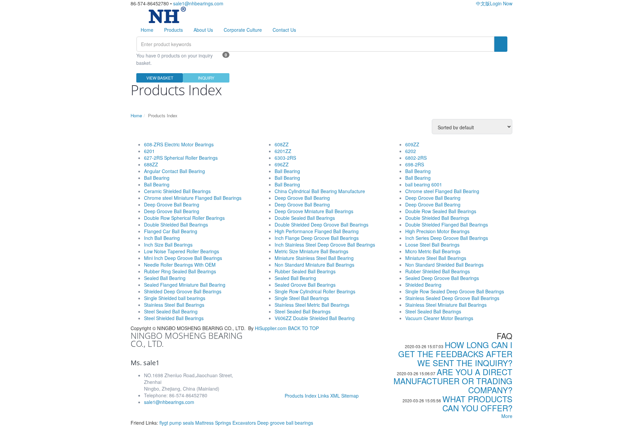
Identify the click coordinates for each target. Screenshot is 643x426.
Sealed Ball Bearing (165, 278)
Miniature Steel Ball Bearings (435, 258)
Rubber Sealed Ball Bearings (305, 271)
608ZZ (282, 144)
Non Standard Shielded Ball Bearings (444, 264)
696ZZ (282, 164)
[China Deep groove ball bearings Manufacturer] (167, 14)
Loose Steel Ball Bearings (432, 244)
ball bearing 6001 (423, 184)
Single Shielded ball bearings (174, 298)
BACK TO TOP (303, 328)
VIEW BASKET (159, 78)
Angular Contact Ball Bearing (174, 171)
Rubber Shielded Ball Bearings (437, 271)
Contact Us (284, 29)
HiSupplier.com (271, 328)
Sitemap (350, 395)
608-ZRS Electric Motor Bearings (179, 144)
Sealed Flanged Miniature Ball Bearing (184, 284)
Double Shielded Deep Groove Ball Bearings (321, 224)
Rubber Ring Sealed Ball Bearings (180, 271)
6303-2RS (285, 157)
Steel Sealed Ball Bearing (171, 311)
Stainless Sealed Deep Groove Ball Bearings (452, 298)
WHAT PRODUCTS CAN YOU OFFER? (477, 403)
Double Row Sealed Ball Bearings (440, 211)
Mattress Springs (213, 422)
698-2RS (414, 164)
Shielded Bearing (423, 284)
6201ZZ (283, 151)
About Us (203, 29)
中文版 (483, 3)
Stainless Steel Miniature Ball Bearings (446, 304)
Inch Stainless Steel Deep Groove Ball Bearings (325, 244)
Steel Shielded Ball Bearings (174, 318)
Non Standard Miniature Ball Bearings (314, 264)
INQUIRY (206, 78)
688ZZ (151, 164)
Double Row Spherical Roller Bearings (184, 218)
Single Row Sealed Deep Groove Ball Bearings (454, 291)
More (506, 416)
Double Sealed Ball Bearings (305, 218)
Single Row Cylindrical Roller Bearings (315, 291)
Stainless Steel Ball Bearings (174, 304)
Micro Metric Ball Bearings (432, 251)
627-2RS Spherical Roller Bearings (181, 157)
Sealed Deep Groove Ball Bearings (442, 278)
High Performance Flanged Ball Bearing (317, 231)
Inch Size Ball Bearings (168, 244)
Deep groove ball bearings (285, 422)
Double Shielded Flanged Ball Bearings (446, 224)
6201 (149, 151)
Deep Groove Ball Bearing (171, 204)
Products (173, 29)
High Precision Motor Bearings (437, 231)
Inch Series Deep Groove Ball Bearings (446, 238)
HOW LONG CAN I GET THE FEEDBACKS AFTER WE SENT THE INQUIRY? (455, 354)
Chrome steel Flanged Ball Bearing (442, 191)
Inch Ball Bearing (162, 238)
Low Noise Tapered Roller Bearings (181, 251)
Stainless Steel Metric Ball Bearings (312, 304)
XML (335, 395)
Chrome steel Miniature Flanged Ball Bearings (192, 197)
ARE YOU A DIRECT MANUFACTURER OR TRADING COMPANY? (453, 381)
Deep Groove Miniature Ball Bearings (314, 211)
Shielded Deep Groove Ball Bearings (182, 291)
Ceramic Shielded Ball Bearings (177, 191)
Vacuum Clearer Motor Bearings (439, 318)
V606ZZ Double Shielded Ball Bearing (315, 318)
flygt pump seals (177, 422)
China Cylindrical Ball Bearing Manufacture (320, 191)
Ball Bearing (156, 177)
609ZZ (412, 144)
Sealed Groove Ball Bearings (305, 284)
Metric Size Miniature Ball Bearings (311, 251)
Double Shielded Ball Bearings (176, 224)
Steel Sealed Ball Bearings (303, 311)
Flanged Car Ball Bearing (170, 231)
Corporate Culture (243, 29)
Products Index (300, 395)
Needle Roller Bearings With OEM (180, 264)
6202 (410, 151)
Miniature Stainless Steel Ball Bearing (314, 258)
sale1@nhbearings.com (198, 3)
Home (147, 29)
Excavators (244, 422)
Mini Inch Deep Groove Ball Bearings (183, 258)
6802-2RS (416, 157)
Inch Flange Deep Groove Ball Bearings (317, 238)
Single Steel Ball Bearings (302, 298)
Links (323, 395)
